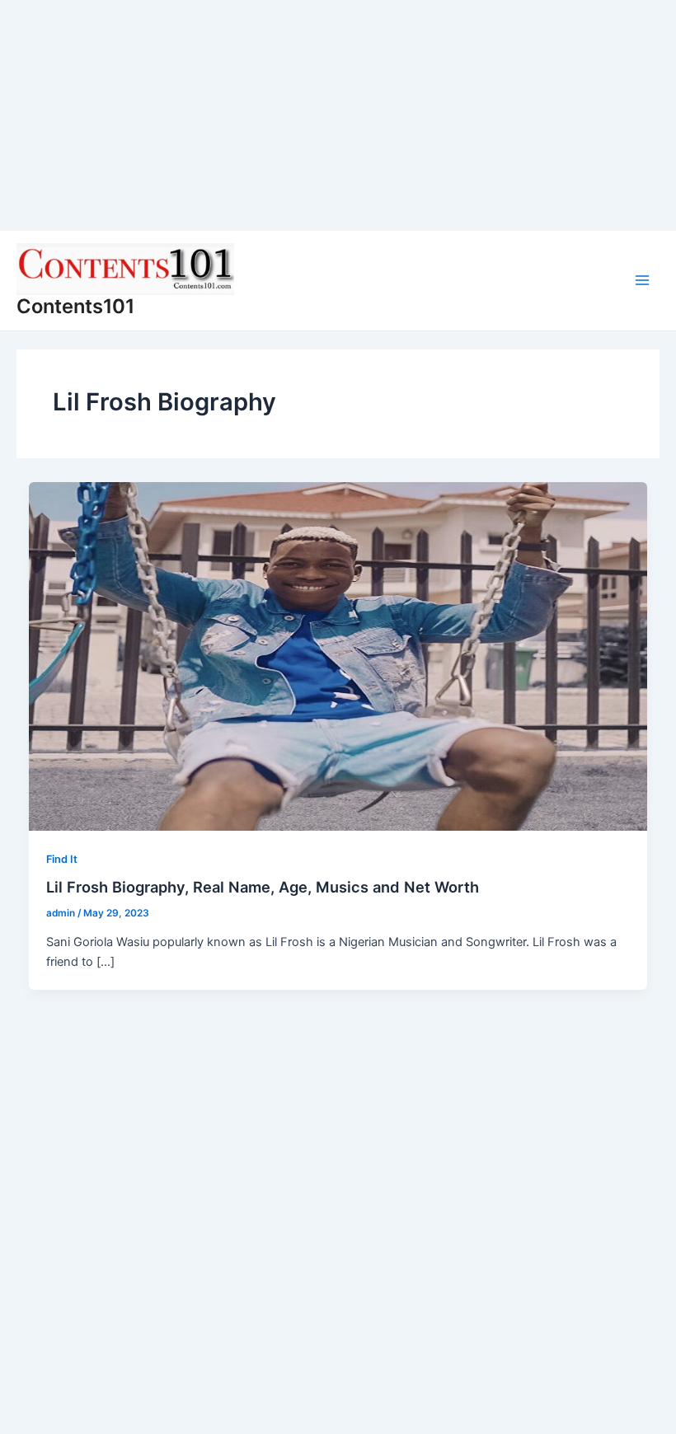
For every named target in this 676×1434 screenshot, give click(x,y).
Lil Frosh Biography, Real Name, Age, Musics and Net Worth (262, 887)
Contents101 (75, 306)
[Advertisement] (338, 115)
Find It (61, 859)
